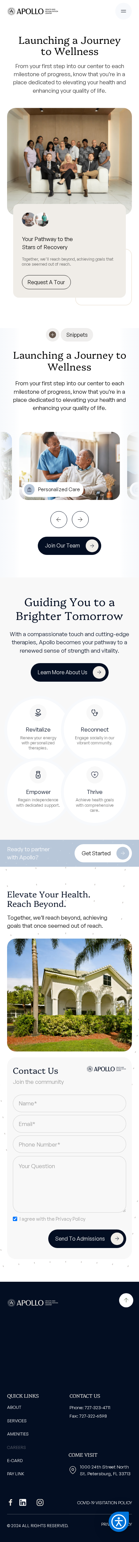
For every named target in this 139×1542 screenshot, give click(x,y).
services (17, 1420)
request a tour (46, 282)
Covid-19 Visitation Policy (104, 1502)
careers (16, 1447)
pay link (15, 1473)
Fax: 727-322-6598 (88, 1416)
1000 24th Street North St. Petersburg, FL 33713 (105, 1470)
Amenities (18, 1433)
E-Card (15, 1460)
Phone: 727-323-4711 (90, 1407)
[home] (32, 11)
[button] (123, 11)
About (14, 1407)
